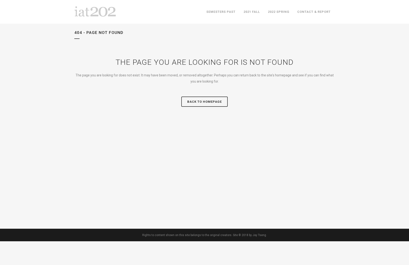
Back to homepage (204, 101)
